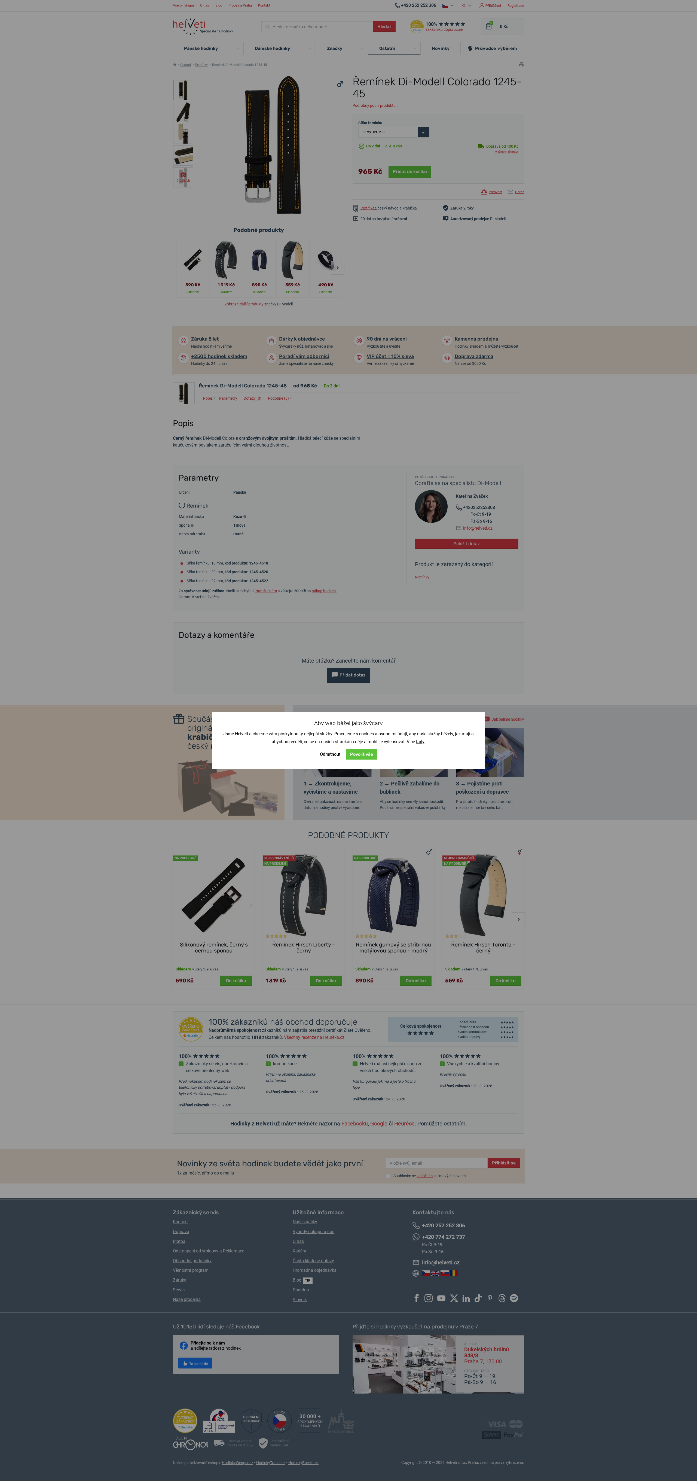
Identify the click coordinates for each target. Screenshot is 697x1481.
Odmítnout (330, 754)
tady (420, 741)
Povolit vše (361, 754)
